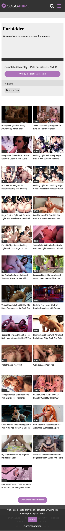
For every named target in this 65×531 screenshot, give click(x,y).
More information (32, 526)
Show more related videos (32, 499)
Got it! (32, 519)
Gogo (18, 6)
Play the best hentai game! (34, 74)
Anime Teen (13, 90)
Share (10, 84)
